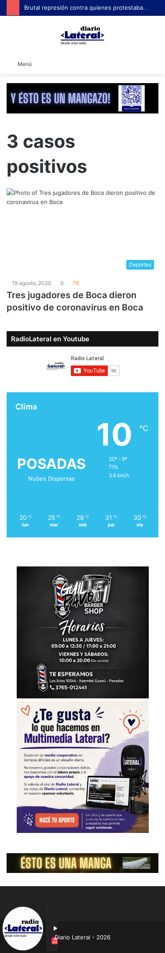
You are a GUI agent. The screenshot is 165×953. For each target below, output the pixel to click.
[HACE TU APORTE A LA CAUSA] (82, 97)
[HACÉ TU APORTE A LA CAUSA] (82, 862)
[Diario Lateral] (83, 35)
